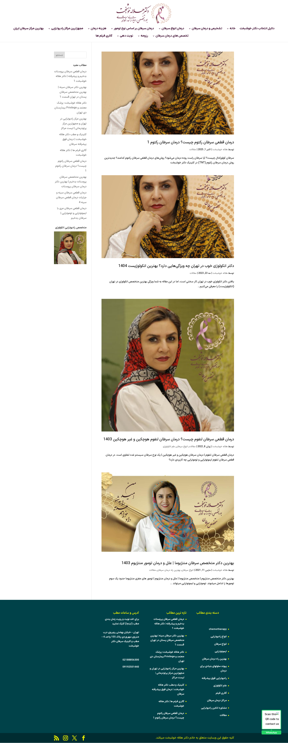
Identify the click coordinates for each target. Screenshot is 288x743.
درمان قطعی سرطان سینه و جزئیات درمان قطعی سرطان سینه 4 (71, 197)
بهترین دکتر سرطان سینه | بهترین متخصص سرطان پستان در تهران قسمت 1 (72, 92)
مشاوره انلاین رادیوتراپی (214, 708)
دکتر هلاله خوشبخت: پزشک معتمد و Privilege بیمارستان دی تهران (70, 108)
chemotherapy (218, 629)
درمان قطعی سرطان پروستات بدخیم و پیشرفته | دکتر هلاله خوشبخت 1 (70, 76)
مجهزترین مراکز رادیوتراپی (67, 28)
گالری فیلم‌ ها (104, 36)
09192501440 (130, 667)
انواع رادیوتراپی (218, 637)
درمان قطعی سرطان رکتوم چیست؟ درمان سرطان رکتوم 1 (190, 142)
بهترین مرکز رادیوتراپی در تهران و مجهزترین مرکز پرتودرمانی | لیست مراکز (73, 123)
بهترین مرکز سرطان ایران (28, 28)
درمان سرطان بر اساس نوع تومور (134, 28)
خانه (233, 28)
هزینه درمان (98, 28)
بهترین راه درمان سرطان (168, 570)
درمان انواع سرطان (173, 28)
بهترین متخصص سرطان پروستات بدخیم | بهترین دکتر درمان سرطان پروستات (70, 182)
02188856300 (130, 660)
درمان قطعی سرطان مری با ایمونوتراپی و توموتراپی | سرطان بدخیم (71, 213)
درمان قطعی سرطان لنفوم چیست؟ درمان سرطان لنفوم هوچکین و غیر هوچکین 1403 (168, 439)
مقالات (192, 149)
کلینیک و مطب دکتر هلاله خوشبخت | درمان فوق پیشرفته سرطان (72, 139)
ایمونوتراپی (221, 651)
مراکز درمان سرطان (217, 700)
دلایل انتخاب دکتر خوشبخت (257, 28)
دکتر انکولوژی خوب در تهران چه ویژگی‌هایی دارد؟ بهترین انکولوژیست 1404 (176, 266)
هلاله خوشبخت (220, 149)
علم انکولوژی (169, 446)
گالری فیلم (221, 693)
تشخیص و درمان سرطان (207, 28)
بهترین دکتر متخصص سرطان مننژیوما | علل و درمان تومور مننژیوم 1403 (178, 563)
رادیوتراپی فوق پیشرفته (214, 678)
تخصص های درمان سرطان (172, 36)
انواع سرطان (182, 446)
